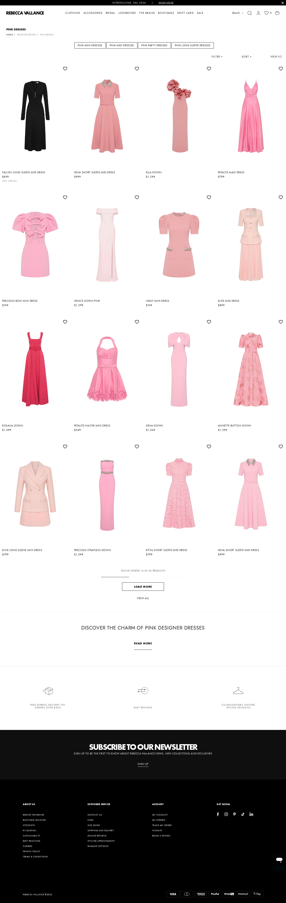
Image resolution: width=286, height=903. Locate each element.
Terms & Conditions (35, 856)
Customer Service (99, 804)
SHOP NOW (166, 2)
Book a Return (161, 835)
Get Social (223, 804)
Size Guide (94, 825)
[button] (249, 13)
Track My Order (162, 825)
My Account (160, 814)
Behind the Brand (33, 814)
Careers (27, 846)
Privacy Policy (31, 851)
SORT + (247, 56)
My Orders (158, 819)
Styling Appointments (101, 840)
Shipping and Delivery (101, 830)
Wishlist (157, 830)
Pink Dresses (47, 34)
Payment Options (98, 846)
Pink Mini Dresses (90, 45)
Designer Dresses (26, 34)
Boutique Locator (34, 819)
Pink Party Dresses (154, 45)
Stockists (29, 825)
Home (9, 34)
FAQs (91, 819)
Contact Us (95, 814)
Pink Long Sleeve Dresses (193, 45)
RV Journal (29, 830)
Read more (143, 643)
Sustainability (31, 835)
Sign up (143, 764)
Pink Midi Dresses (122, 45)
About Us (29, 804)
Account (158, 804)
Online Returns (97, 835)
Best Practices (31, 840)
